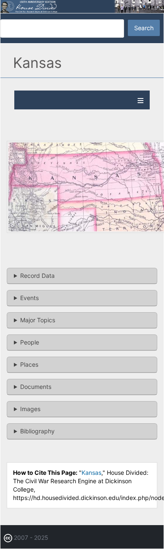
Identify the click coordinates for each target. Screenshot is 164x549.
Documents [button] (35, 386)
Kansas (91, 472)
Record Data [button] (37, 275)
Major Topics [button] (37, 320)
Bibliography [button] (37, 431)
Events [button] (29, 297)
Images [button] (30, 408)
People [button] (29, 342)
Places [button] (29, 364)
